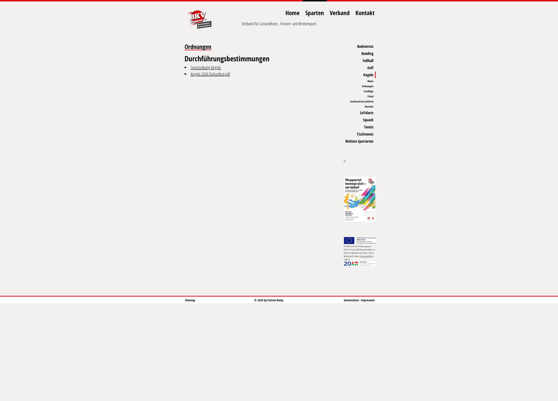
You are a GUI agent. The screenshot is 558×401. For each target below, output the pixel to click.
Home (292, 13)
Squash (368, 119)
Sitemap (190, 300)
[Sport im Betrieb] (360, 161)
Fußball (368, 60)
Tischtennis (365, 134)
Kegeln (368, 74)
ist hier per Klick (366, 256)
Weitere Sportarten (359, 141)
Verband (340, 13)
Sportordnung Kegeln (206, 67)
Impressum (368, 300)
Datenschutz (351, 300)
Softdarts (366, 112)
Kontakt (365, 13)
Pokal (370, 96)
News (370, 81)
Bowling (367, 53)
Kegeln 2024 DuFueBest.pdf (210, 74)
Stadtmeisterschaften (361, 101)
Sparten (314, 13)
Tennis (368, 127)
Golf (370, 67)
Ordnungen (367, 86)
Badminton (365, 46)
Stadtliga (368, 91)
